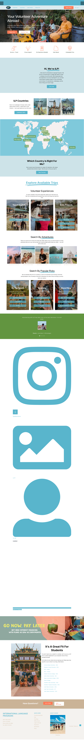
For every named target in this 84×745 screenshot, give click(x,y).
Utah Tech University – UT (50, 689)
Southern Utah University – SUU (51, 682)
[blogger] (45, 742)
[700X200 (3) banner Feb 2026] (42, 616)
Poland (43, 128)
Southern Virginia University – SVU (51, 684)
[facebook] (38, 742)
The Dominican (30, 136)
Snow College (47, 680)
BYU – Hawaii (47, 671)
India (54, 137)
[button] (34, 107)
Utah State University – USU (50, 686)
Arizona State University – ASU (51, 665)
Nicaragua (17, 139)
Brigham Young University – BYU (51, 667)
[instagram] (40, 742)
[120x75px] (8, 6)
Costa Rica (27, 140)
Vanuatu (72, 147)
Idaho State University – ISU (50, 676)
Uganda (46, 140)
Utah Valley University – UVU (50, 691)
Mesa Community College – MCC (51, 678)
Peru (26, 146)
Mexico (20, 136)
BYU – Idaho (47, 669)
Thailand (58, 140)
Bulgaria (46, 134)
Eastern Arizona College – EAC (51, 673)
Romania (45, 131)
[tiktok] (43, 742)
